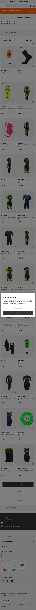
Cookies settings (18, 308)
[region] (18, 305)
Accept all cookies (18, 312)
